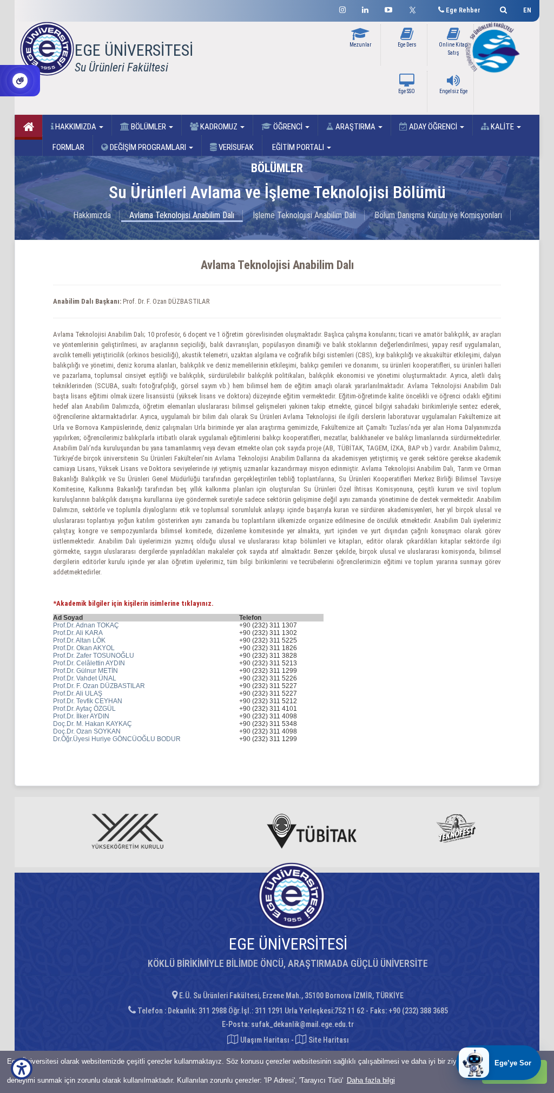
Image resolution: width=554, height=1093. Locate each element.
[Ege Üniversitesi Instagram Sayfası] (342, 8)
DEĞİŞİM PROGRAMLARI (148, 147)
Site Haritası (328, 1040)
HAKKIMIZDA (76, 127)
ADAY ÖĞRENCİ (433, 127)
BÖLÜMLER (148, 127)
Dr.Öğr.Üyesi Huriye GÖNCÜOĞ (100, 739)
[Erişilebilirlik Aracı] (21, 1068)
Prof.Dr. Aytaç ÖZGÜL (84, 708)
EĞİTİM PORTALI (298, 147)
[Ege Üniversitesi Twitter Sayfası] (415, 8)
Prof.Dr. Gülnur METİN (85, 671)
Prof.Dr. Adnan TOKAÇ (86, 625)
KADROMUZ (219, 127)
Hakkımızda (92, 215)
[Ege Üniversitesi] (502, 8)
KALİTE (502, 127)
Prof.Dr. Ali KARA (78, 633)
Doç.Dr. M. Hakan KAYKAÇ (92, 724)
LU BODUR (164, 739)
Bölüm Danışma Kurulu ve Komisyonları (438, 215)
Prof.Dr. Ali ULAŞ (77, 693)
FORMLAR (67, 147)
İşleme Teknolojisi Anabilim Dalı (304, 215)
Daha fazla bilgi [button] (371, 1080)
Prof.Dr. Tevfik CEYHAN (87, 701)
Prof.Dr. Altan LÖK (79, 640)
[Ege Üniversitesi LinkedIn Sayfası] (365, 8)
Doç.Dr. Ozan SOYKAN (87, 731)
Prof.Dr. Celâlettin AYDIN (89, 663)
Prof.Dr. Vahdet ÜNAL (84, 678)
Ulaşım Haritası (264, 1040)
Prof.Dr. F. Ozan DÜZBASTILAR (99, 686)
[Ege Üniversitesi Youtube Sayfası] (388, 8)
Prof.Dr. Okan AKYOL (84, 648)
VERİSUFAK (235, 147)
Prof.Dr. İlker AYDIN (81, 716)
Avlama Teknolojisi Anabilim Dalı (181, 215)
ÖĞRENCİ (288, 127)
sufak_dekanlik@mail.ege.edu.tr (302, 1024)
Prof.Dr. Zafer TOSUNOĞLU (93, 655)
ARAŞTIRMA (355, 127)
